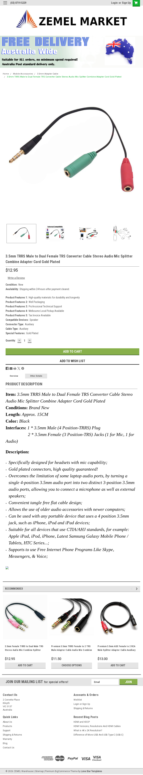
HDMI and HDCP (82, 722)
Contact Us (8, 747)
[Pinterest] (22, 368)
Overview (14, 376)
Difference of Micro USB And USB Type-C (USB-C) (98, 734)
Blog (5, 743)
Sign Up (126, 2)
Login (114, 2)
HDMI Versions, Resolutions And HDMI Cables (97, 726)
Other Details (36, 376)
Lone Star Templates (91, 771)
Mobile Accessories (23, 74)
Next (137, 152)
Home (6, 74)
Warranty (7, 739)
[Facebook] (7, 368)
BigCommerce (62, 771)
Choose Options (72, 665)
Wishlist (78, 699)
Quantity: (11, 340)
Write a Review (16, 277)
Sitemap (39, 771)
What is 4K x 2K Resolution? (88, 730)
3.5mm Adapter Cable (47, 74)
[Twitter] (18, 368)
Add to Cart (25, 665)
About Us (7, 722)
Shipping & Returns (83, 708)
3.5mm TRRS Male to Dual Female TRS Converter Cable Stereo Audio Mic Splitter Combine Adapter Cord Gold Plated (64, 77)
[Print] (14, 368)
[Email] (10, 368)
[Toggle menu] (5, 5)
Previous (5, 152)
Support (6, 730)
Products (7, 726)
